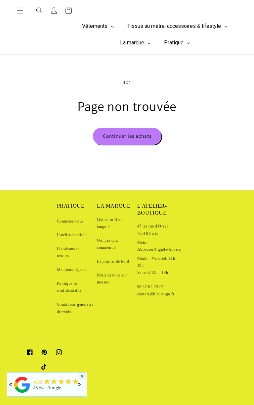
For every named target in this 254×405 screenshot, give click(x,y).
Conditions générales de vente (75, 308)
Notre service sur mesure (112, 279)
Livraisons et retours (68, 252)
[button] (20, 10)
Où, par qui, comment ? (107, 244)
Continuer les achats (127, 136)
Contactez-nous (70, 221)
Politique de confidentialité (69, 287)
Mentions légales (72, 269)
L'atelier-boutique (72, 234)
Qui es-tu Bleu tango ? (109, 223)
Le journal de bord (113, 261)
